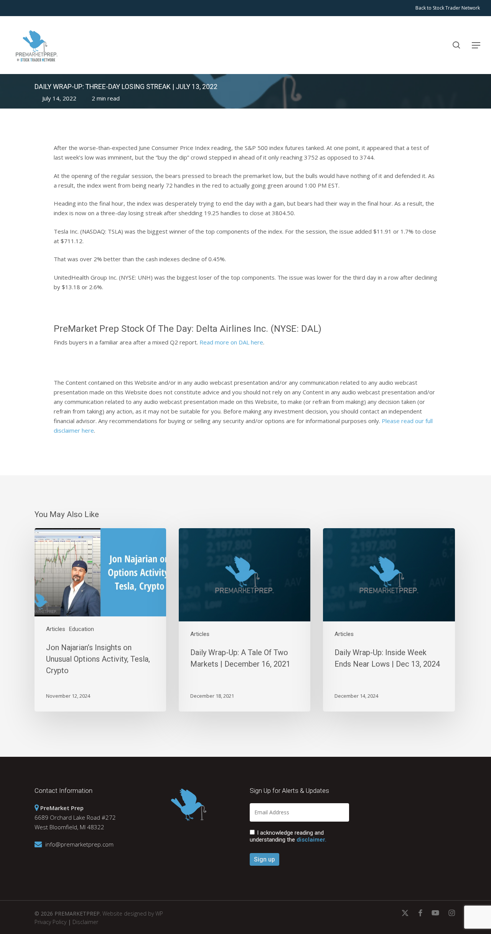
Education (81, 629)
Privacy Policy (50, 922)
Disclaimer (85, 922)
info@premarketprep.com (79, 844)
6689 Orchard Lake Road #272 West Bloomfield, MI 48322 (75, 817)
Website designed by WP (132, 913)
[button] (476, 45)
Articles (55, 629)
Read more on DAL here (231, 342)
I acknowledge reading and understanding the (288, 836)
